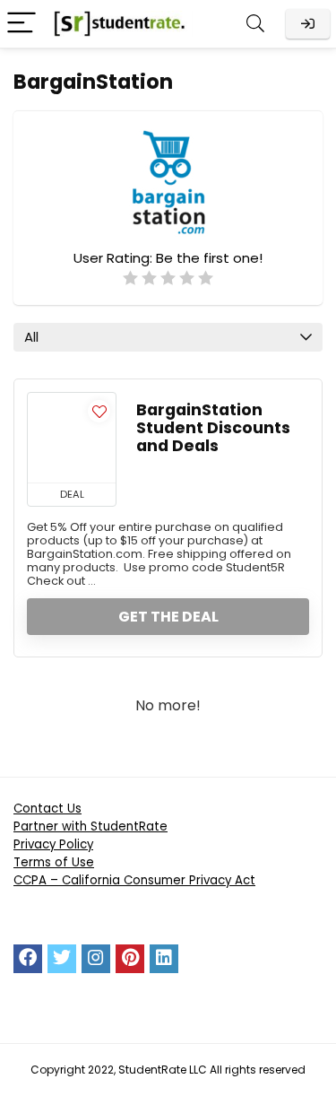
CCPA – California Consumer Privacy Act (134, 880)
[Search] (255, 24)
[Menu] (21, 24)
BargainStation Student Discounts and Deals (213, 428)
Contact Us (47, 808)
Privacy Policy (53, 844)
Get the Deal (168, 616)
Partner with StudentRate (90, 826)
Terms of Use (53, 862)
